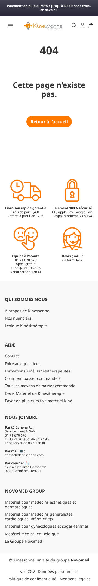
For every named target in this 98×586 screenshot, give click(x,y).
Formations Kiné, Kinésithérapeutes (37, 371)
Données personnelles (58, 571)
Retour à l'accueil (49, 122)
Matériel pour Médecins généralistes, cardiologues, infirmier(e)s (39, 516)
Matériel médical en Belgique (32, 533)
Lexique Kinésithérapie (26, 325)
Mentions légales (75, 578)
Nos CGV (27, 571)
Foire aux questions (23, 363)
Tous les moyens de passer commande (40, 385)
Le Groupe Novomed (23, 541)
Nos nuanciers (18, 318)
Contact (12, 356)
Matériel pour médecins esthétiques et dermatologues (40, 504)
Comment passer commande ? (32, 378)
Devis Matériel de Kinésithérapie (35, 393)
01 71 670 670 (15, 435)
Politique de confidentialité (31, 578)
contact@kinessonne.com (24, 455)
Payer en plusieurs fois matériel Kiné (38, 400)
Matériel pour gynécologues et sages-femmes (47, 526)
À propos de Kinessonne (27, 310)
